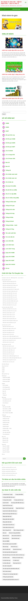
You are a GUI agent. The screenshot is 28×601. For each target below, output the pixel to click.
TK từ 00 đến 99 (10, 237)
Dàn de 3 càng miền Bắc (14, 532)
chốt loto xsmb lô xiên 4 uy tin (9, 316)
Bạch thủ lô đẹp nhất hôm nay (9, 513)
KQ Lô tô (4, 436)
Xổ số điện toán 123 (11, 178)
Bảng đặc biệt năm (7, 516)
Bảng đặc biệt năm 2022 (8, 519)
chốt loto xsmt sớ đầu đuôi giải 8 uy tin (10, 336)
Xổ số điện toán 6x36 (11, 174)
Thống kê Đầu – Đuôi (11, 225)
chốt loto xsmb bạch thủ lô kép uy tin (10, 285)
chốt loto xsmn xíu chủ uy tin (8, 361)
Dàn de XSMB (6, 541)
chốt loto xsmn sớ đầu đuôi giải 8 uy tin (11, 355)
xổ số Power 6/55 (10, 158)
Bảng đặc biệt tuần (7, 521)
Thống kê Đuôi (10, 221)
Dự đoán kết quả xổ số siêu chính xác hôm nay (13, 554)
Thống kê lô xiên (10, 209)
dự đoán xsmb (6, 557)
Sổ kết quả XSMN (10, 143)
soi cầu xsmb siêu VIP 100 (7, 307)
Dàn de (4, 532)
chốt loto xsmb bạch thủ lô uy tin (9, 287)
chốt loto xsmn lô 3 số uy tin (8, 353)
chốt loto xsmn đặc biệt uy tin (9, 349)
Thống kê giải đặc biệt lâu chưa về (10, 579)
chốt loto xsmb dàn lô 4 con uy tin (9, 304)
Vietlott (3, 383)
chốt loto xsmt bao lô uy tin (8, 326)
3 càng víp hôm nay (18, 499)
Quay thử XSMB (10, 252)
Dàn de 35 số (6, 538)
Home (3, 9)
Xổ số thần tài (9, 182)
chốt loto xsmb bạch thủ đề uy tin (12, 98)
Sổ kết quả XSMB (10, 139)
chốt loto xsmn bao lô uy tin (8, 346)
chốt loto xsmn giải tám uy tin (9, 351)
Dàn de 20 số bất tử (16, 535)
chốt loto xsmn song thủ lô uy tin (9, 359)
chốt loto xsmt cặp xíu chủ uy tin (9, 328)
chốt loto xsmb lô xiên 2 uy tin (9, 312)
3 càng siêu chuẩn (7, 499)
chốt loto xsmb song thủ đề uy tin (9, 318)
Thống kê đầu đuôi (11, 201)
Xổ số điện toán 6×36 (7, 399)
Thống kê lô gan (10, 205)
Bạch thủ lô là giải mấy (8, 508)
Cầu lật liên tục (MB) (11, 190)
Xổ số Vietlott (5, 385)
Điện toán (4, 397)
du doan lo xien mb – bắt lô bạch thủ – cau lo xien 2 (11, 2)
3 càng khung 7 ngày (7, 494)
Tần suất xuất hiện (11, 233)
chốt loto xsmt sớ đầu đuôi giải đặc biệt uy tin (12, 338)
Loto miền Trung (10, 248)
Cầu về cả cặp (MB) (11, 193)
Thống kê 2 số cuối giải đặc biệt (10, 574)
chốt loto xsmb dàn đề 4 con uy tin (10, 293)
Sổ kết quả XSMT (10, 146)
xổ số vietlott (9, 150)
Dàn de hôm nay (15, 538)
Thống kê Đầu (9, 217)
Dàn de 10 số (6, 535)
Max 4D (8, 166)
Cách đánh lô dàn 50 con (8, 524)
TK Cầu (3, 405)
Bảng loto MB (5, 438)
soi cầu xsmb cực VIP (6, 279)
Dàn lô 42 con (14, 546)
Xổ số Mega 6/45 (6, 387)
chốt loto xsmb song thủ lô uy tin (9, 322)
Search (3, 114)
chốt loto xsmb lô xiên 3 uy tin (9, 314)
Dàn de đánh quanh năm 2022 (9, 543)
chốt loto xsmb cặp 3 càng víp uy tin (13, 74)
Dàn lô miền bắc (6, 549)
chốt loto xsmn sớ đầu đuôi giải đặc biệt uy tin (12, 357)
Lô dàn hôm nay (6, 560)
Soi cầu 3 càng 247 (7, 565)
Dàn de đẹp (5, 546)
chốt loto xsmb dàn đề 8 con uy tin (13, 50)
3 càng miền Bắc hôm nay (8, 497)
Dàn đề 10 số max (17, 549)
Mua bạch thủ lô (17, 563)
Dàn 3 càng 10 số (7, 530)
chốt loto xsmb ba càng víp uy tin (9, 281)
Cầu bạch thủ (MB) (11, 186)
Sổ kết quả (4, 375)
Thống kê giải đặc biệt (8, 576)
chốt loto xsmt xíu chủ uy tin (8, 342)
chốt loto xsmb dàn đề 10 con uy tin (10, 299)
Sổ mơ (7, 268)
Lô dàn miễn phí (6, 563)
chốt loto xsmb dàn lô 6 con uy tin (9, 308)
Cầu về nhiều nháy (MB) (12, 197)
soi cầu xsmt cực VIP (6, 324)
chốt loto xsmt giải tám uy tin (8, 332)
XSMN (7, 127)
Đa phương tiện (8, 9)
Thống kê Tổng (10, 229)
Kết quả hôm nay (5, 373)
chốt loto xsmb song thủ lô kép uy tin (10, 320)
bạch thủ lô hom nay (7, 505)
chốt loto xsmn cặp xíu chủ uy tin (9, 348)
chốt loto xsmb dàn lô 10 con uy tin (10, 302)
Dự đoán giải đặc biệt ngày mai (10, 552)
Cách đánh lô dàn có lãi (8, 527)
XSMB (7, 123)
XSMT (7, 131)
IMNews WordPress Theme (12, 598)
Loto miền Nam (10, 244)
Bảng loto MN (5, 440)
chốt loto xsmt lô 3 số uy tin (8, 334)
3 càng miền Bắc (19, 494)
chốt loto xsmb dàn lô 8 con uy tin (9, 310)
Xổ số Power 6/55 (6, 389)
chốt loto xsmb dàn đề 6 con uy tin (10, 295)
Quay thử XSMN (10, 256)
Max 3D (8, 162)
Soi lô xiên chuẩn (7, 571)
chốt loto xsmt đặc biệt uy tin (8, 330)
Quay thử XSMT (10, 260)
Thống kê (8, 170)
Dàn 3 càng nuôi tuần (18, 530)
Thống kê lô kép (10, 213)
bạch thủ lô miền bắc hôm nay (9, 510)
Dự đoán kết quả (5, 364)
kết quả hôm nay (10, 135)
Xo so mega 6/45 (10, 154)
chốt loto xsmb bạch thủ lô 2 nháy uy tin (11, 289)
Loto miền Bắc (10, 241)
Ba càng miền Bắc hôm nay (17, 502)
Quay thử (4, 444)
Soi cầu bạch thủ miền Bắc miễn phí (11, 568)
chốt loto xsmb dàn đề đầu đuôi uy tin (10, 300)
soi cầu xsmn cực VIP (6, 344)
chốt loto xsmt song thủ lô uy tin (9, 340)
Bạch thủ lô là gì (20, 508)
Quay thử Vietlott (10, 264)
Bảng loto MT (5, 442)
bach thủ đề (5, 502)
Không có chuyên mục (18, 557)
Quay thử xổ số (5, 366)
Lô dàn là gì (16, 560)
